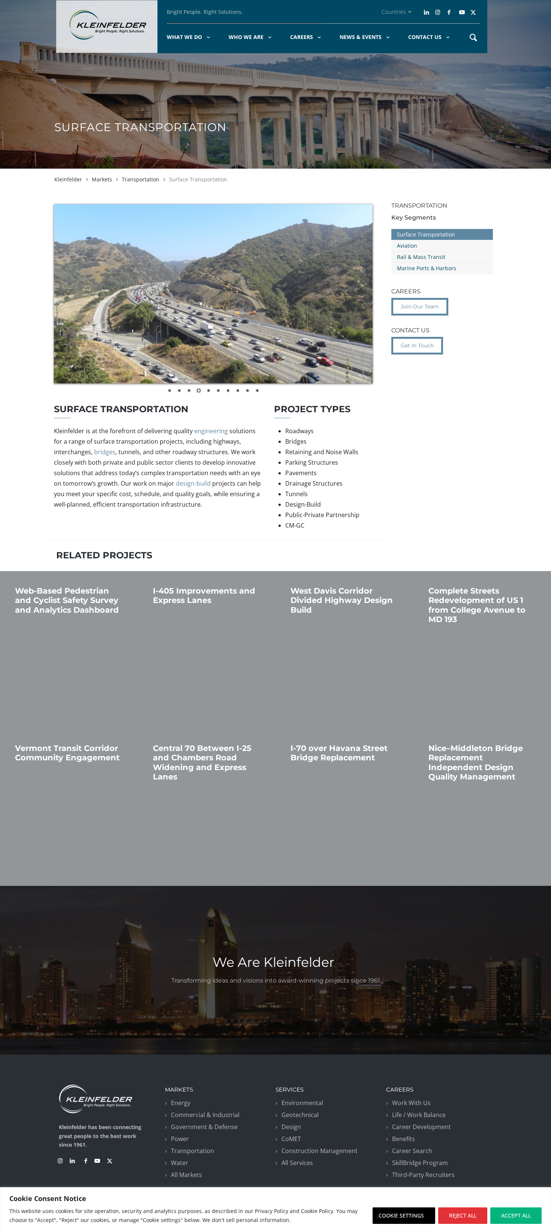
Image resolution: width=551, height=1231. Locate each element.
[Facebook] (449, 12)
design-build (193, 483)
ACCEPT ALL (516, 1215)
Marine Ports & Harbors (426, 268)
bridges (104, 452)
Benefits (403, 1139)
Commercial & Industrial (205, 1115)
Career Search (412, 1151)
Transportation (140, 179)
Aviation (407, 245)
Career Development (421, 1127)
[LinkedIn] (427, 12)
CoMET (291, 1139)
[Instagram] (436, 12)
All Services (297, 1163)
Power (180, 1139)
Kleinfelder (68, 179)
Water (179, 1163)
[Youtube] (462, 12)
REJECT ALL (462, 1215)
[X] (473, 12)
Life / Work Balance (419, 1115)
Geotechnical (300, 1115)
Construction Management (319, 1151)
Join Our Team (420, 306)
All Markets (186, 1175)
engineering (211, 431)
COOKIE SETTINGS (401, 1215)
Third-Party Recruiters (423, 1175)
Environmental (302, 1103)
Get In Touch (417, 345)
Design (291, 1127)
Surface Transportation (426, 234)
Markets (102, 179)
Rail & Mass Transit (421, 256)
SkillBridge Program (420, 1163)
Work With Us (411, 1103)
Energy (180, 1103)
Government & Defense (204, 1127)
